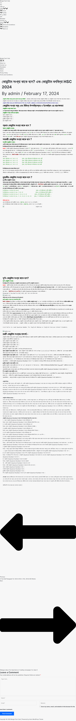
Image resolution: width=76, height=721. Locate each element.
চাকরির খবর (2, 6)
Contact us (3, 20)
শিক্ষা (1, 5)
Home (1, 71)
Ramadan (2, 18)
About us (5, 28)
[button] (4, 9)
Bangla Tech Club (5, 1)
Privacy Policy (4, 73)
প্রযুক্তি (1, 9)
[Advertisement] (38, 44)
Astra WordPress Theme (36, 719)
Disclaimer (5, 26)
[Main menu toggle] (2, 60)
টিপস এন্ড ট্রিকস (3, 15)
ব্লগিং (1, 16)
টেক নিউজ (4, 13)
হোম (1, 3)
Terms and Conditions (8, 24)
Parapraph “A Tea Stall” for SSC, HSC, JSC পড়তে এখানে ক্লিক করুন (20, 293)
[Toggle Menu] (6, 9)
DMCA (2, 69)
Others (2, 22)
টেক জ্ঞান (4, 11)
